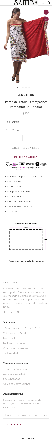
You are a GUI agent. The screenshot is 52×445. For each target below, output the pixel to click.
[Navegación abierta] (3, 3)
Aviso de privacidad (14, 374)
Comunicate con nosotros (17, 348)
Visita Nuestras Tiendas (15, 333)
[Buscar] (43, 3)
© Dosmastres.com (26, 438)
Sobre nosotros (11, 379)
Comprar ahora (26, 157)
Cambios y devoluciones (16, 383)
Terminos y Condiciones (16, 369)
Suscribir (14, 424)
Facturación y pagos (14, 343)
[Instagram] (11, 312)
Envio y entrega (11, 338)
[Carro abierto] (48, 2)
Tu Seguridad (10, 353)
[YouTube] (18, 312)
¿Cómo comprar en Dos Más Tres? (21, 328)
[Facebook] (4, 312)
